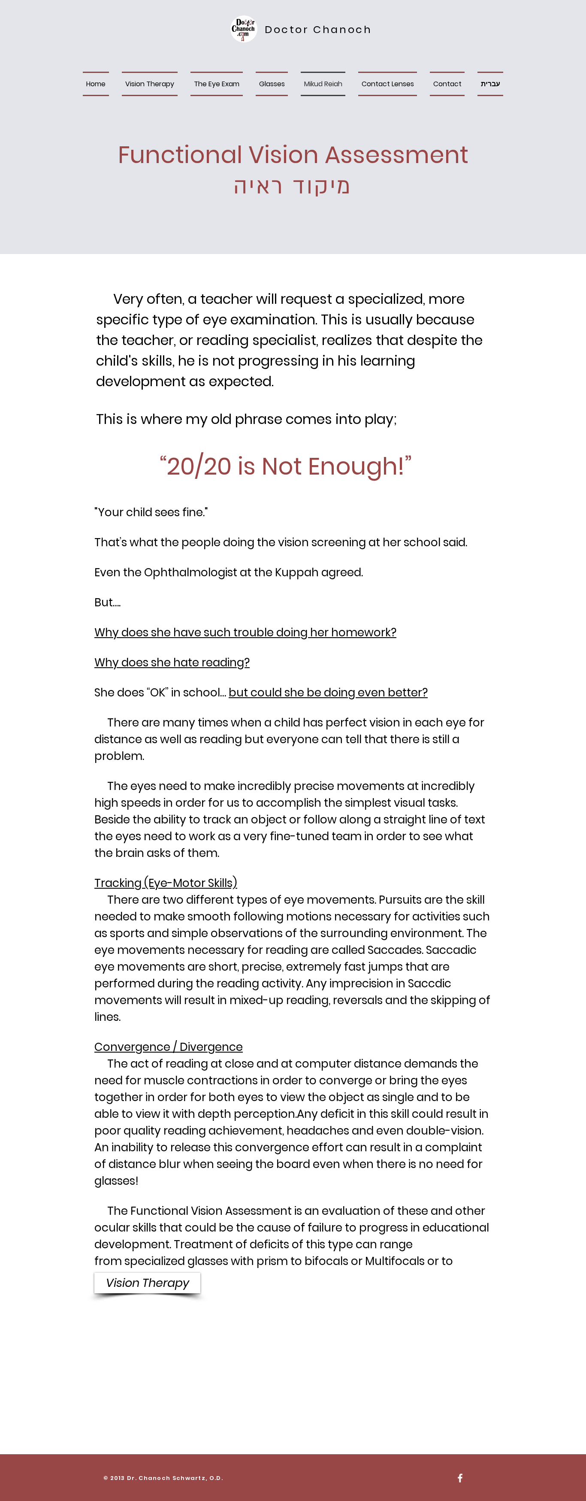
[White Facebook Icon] (460, 1478)
